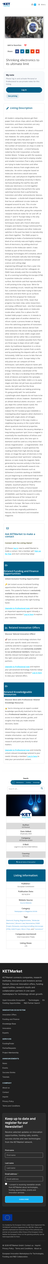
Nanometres (30, 923)
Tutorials (5, 1077)
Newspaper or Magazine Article (26, 911)
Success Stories (8, 1072)
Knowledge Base (9, 1024)
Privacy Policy (8, 1101)
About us (6, 1088)
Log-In (16, 847)
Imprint (5, 1097)
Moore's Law (20, 923)
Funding (28, 782)
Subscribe (24, 1199)
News (4, 1063)
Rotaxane (15, 926)
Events (5, 1068)
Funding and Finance (10, 1019)
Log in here (28, 614)
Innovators (6, 1028)
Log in (24, 90)
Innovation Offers (9, 1015)
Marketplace (20, 782)
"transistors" (38, 929)
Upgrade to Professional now (17, 750)
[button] (8, 27)
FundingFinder (8, 1043)
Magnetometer (25, 920)
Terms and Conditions (11, 1106)
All (13, 782)
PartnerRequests (9, 1048)
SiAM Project (15, 929)
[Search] (42, 788)
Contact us (29, 1245)
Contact (5, 1092)
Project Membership (10, 1053)
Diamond (9, 920)
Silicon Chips (25, 929)
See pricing (12, 96)
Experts (5, 1033)
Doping (16, 920)
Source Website (26, 903)
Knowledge (36, 782)
